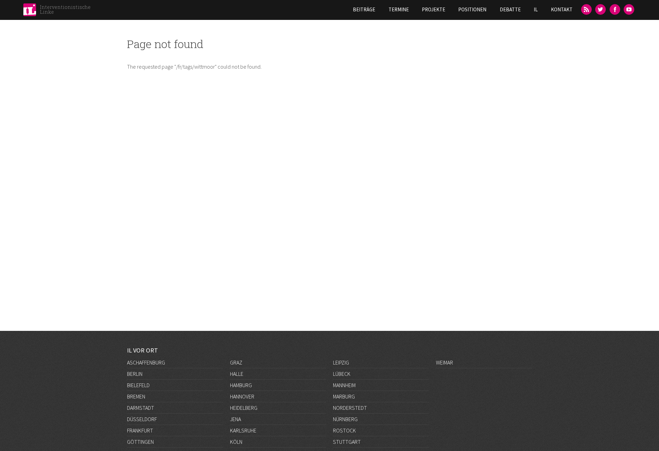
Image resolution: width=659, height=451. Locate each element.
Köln (236, 441)
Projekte (433, 9)
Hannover (242, 396)
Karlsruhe (243, 430)
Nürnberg (345, 419)
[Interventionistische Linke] (29, 11)
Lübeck (341, 373)
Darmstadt (140, 407)
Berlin (134, 373)
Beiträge (364, 9)
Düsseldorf (142, 419)
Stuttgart (347, 441)
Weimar (444, 362)
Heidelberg (243, 407)
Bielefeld (138, 385)
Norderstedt (350, 407)
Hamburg (241, 385)
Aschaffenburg (146, 362)
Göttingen (140, 441)
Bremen (136, 396)
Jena (235, 419)
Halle (236, 373)
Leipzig (341, 362)
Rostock (344, 430)
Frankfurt (140, 430)
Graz (236, 362)
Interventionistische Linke (65, 9)
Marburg (344, 396)
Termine (399, 9)
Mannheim (344, 385)
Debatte (510, 9)
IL (536, 9)
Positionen (472, 9)
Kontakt (562, 9)
